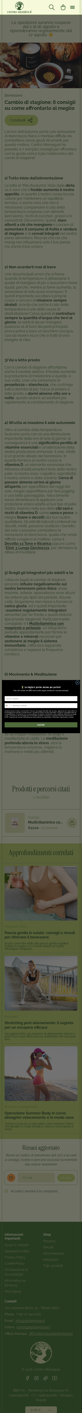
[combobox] (8, 705)
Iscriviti (41, 725)
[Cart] (63, 7)
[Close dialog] (77, 682)
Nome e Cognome (11, 694)
